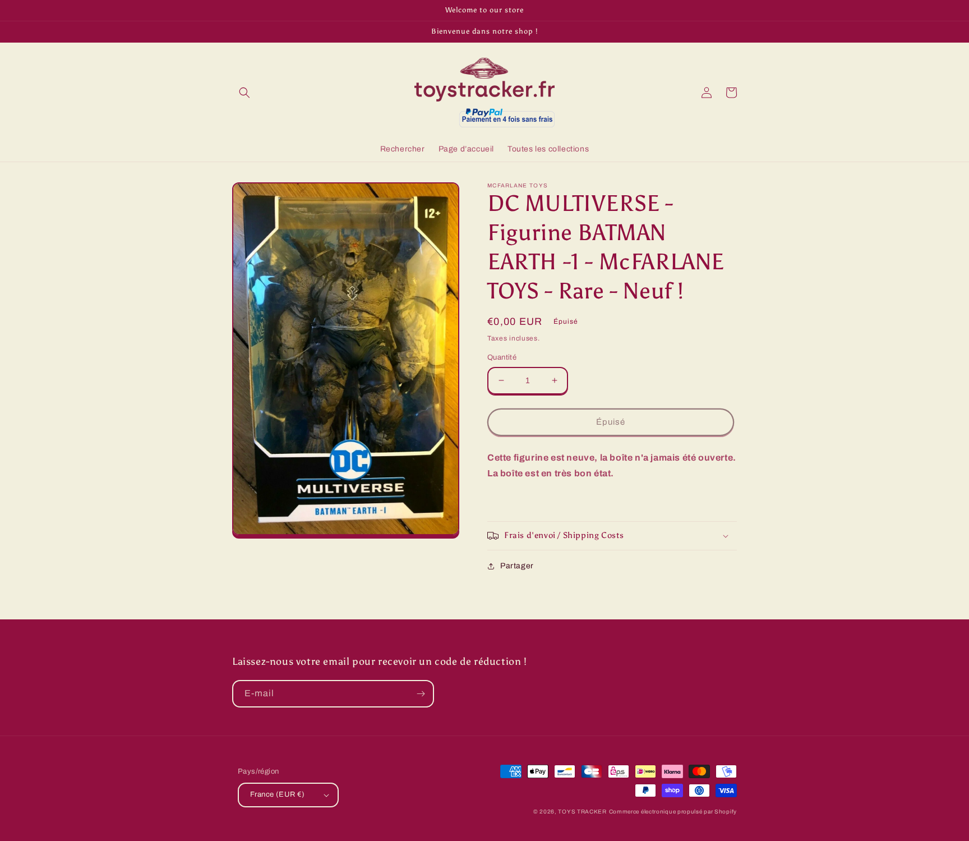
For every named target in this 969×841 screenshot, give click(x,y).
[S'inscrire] (420, 693)
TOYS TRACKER (582, 811)
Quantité (501, 357)
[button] (244, 92)
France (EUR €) (277, 794)
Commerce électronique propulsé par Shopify (673, 811)
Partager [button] (517, 566)
